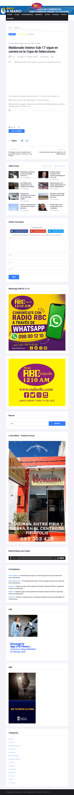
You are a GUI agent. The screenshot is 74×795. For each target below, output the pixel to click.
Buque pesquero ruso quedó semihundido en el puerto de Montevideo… (57, 184)
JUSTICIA (47, 14)
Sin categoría (13, 783)
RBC (14, 57)
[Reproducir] (11, 558)
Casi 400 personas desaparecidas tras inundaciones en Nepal (27, 184)
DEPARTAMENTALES (27, 14)
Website (11, 269)
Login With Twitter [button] (57, 231)
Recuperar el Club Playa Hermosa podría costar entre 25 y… (57, 195)
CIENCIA (11, 739)
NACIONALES (39, 14)
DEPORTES (12, 34)
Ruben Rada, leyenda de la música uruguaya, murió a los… (27, 173)
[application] (37, 558)
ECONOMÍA (12, 752)
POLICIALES (55, 14)
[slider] (62, 558)
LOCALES (17, 14)
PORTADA (9, 14)
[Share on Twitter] (27, 141)
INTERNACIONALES (14, 759)
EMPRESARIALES (14, 756)
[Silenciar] (58, 558)
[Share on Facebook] (22, 141)
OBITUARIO (10, 18)
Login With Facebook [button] (20, 231)
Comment (11, 238)
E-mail (11, 262)
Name (10, 255)
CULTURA (11, 742)
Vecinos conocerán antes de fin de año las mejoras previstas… (28, 206)
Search (57, 423)
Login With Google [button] (39, 231)
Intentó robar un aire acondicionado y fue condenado (56, 206)
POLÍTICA (64, 14)
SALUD (11, 779)
